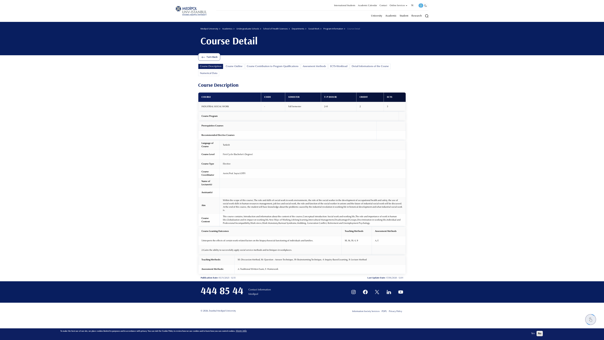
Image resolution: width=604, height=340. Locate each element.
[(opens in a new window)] (353, 292)
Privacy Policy (395, 311)
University (376, 16)
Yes (533, 333)
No (539, 333)
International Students (344, 6)
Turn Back (212, 56)
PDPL (384, 311)
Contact (383, 6)
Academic (391, 16)
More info (241, 331)
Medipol (253, 294)
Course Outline (234, 66)
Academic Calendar (367, 6)
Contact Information (259, 290)
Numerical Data (208, 73)
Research (416, 16)
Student (404, 16)
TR (412, 6)
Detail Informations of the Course (370, 66)
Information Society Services (366, 311)
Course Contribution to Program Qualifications (272, 66)
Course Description (210, 66)
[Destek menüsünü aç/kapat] (590, 319)
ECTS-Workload (338, 66)
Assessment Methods (314, 66)
